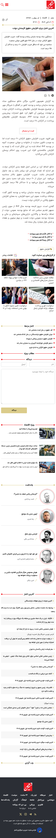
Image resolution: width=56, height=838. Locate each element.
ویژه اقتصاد (29, 425)
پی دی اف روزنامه (20, 804)
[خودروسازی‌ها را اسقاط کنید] (47, 433)
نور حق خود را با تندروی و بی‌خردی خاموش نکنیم (20, 554)
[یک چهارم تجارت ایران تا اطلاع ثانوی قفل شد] (47, 467)
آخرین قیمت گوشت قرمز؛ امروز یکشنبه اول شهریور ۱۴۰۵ (34, 728)
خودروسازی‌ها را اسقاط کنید (28, 429)
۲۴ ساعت (24, 795)
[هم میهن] (50, 5)
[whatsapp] (45, 95)
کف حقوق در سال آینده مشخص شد (40, 330)
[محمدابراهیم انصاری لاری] (47, 556)
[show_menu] (6, 4)
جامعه (32, 800)
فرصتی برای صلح (31, 534)
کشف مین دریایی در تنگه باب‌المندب (40, 673)
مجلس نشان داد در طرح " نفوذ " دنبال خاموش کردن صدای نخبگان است (27, 707)
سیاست (14, 795)
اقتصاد (44, 18)
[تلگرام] (30, 815)
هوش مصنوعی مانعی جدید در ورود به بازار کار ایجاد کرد (35, 629)
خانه (52, 18)
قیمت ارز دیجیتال (28, 131)
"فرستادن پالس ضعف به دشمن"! (25, 494)
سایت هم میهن (14, 820)
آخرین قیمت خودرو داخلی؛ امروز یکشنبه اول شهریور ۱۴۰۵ (34, 698)
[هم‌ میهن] (28, 787)
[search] (2, 4)
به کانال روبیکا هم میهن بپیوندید (41, 240)
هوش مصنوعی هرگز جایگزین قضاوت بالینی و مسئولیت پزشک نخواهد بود (21, 574)
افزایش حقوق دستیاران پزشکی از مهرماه (39, 338)
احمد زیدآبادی (29, 499)
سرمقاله (43, 795)
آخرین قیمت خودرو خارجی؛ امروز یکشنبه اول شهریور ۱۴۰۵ (34, 680)
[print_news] (3, 19)
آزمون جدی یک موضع (29, 514)
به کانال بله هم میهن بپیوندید (42, 237)
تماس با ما (32, 808)
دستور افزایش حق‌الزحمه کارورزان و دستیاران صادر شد (34, 343)
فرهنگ (24, 800)
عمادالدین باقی (29, 539)
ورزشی (32, 804)
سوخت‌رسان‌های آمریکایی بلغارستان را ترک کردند (36, 749)
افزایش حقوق (45, 249)
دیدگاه (14, 410)
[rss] (35, 815)
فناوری (40, 804)
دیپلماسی (51, 800)
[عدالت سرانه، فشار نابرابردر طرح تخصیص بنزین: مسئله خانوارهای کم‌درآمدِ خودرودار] (47, 450)
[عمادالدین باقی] (47, 536)
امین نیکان (30, 580)
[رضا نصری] (47, 516)
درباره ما (23, 808)
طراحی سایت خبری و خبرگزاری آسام (25, 830)
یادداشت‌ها (5, 800)
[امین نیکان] (47, 576)
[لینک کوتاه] (7, 20)
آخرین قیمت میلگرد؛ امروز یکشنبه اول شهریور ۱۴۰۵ (36, 742)
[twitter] (49, 95)
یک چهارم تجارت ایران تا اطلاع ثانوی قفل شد (22, 462)
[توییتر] (20, 815)
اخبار (51, 795)
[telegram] (52, 95)
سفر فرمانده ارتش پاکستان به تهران (41, 649)
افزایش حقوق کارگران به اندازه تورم (40, 347)
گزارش (15, 800)
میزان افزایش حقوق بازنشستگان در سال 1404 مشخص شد (33, 334)
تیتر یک (34, 795)
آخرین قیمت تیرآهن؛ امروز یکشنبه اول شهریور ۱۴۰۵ (36, 714)
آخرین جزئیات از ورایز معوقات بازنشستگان (38, 601)
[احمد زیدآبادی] (47, 496)
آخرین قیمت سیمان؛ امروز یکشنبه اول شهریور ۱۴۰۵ (36, 756)
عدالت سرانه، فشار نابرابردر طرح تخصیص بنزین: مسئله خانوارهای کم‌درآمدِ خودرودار (19, 447)
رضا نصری (30, 519)
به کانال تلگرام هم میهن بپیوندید (41, 234)
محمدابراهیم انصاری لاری (25, 559)
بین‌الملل (41, 800)
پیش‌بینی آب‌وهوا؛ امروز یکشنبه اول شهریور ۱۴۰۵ (36, 735)
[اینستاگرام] (25, 815)
